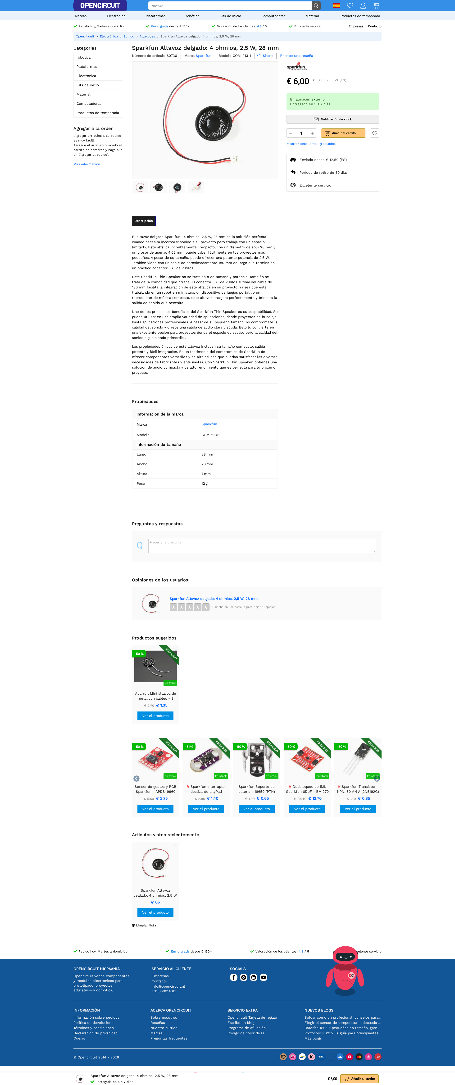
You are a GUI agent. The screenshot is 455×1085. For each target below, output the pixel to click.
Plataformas (155, 16)
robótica (192, 16)
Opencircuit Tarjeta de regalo (252, 1017)
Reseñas (157, 1023)
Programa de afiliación (247, 1028)
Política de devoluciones (94, 1023)
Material (312, 16)
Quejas (79, 1038)
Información (86, 1010)
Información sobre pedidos (96, 1017)
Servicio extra (243, 1010)
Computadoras (273, 16)
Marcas (80, 16)
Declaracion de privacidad (95, 1033)
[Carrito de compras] (372, 6)
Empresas (356, 26)
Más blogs (313, 1038)
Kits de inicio (230, 16)
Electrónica (116, 16)
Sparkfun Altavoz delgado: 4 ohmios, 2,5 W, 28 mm (214, 599)
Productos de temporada (359, 16)
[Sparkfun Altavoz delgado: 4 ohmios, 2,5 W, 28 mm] (140, 187)
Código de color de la (246, 1033)
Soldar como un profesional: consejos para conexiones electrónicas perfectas (343, 1017)
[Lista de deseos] (346, 6)
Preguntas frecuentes (168, 1038)
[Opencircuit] (100, 5)
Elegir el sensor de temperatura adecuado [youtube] (343, 1023)
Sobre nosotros (163, 1017)
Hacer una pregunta (166, 542)
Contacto (375, 26)
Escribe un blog (241, 1023)
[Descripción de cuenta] (359, 6)
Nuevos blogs (319, 1010)
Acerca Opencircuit (170, 1010)
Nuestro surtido (163, 1028)
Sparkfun (209, 424)
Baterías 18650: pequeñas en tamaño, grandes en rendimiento (343, 1028)
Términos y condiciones (93, 1028)
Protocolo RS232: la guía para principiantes (341, 1033)
